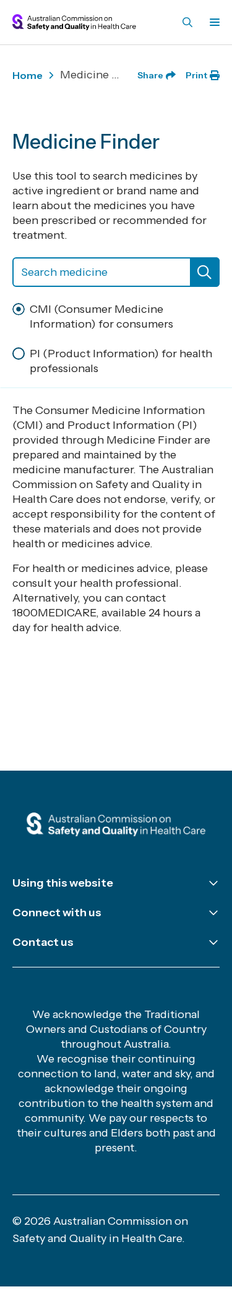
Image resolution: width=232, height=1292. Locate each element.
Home (27, 75)
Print (196, 75)
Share (150, 75)
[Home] (116, 825)
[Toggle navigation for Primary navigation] (212, 22)
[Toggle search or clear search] (205, 272)
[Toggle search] (187, 22)
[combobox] (116, 272)
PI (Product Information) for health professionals (121, 361)
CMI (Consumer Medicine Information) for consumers (101, 316)
